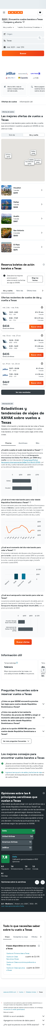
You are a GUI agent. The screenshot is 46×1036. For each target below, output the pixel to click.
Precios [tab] (8, 443)
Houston (17, 188)
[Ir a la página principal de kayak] (15, 12)
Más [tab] (37, 443)
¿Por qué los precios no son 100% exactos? (21, 1024)
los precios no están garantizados (14, 1009)
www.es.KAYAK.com (9, 992)
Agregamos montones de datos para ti (19, 1020)
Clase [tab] (7, 937)
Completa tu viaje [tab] (20, 937)
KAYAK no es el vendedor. (14, 1016)
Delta (14, 856)
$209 (4, 19)
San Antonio (18, 230)
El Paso (16, 244)
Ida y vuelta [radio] (33, 135)
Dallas (16, 202)
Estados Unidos (31, 992)
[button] (4, 12)
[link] (23, 642)
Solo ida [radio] (12, 135)
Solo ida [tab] (19, 291)
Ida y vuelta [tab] (8, 291)
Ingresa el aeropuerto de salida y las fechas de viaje (23, 772)
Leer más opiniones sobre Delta (12, 906)
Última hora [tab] (31, 291)
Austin (16, 216)
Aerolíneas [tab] (23, 443)
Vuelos (21, 992)
